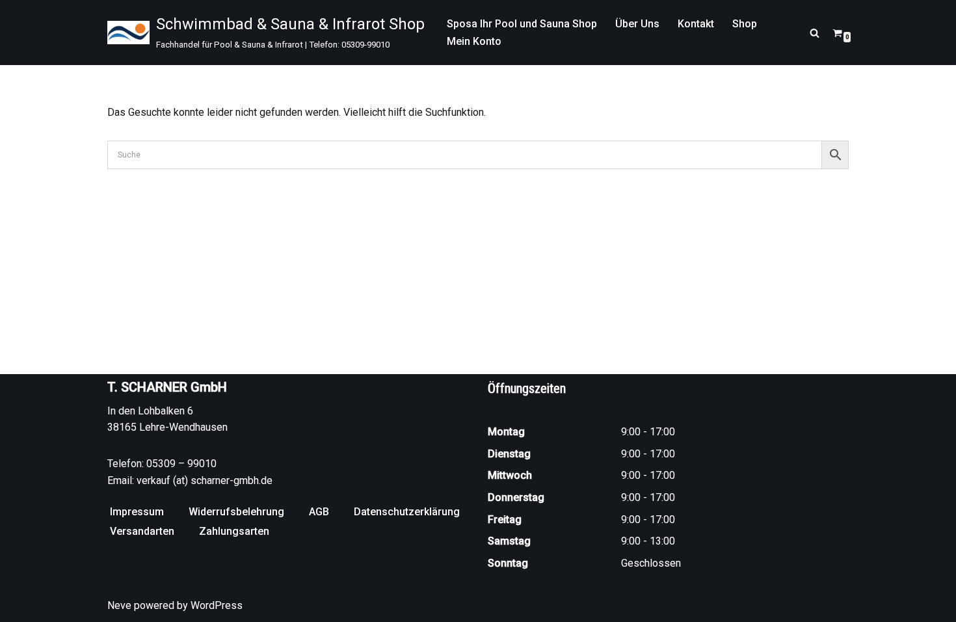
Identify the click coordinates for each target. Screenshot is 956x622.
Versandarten (142, 531)
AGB (319, 512)
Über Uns (637, 24)
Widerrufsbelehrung (236, 512)
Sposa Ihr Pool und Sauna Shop (522, 24)
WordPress (217, 605)
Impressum (137, 512)
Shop (744, 24)
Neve (119, 605)
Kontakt (696, 24)
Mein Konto (474, 41)
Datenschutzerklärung (407, 512)
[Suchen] (814, 33)
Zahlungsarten (234, 531)
